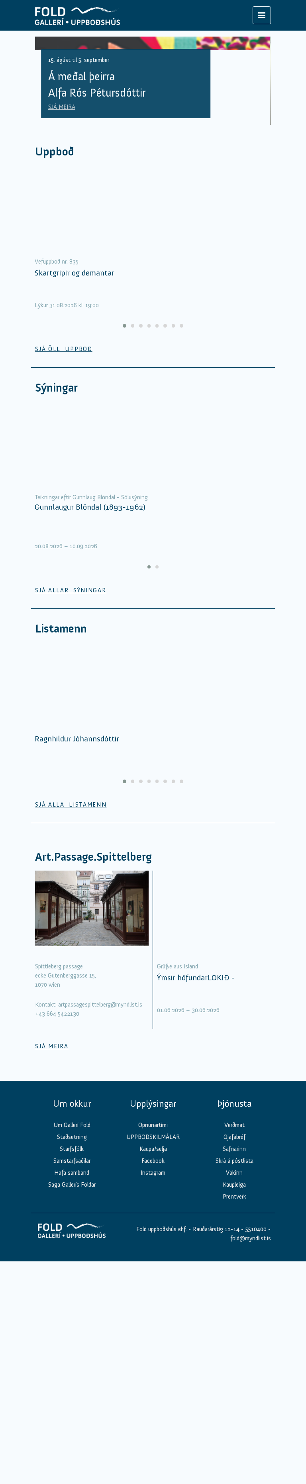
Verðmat (234, 1125)
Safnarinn (234, 1148)
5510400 (256, 1229)
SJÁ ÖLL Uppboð (63, 349)
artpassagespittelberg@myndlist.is (100, 1004)
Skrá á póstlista (234, 1160)
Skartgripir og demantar (74, 272)
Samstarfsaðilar (71, 1160)
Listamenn (61, 629)
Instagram (153, 1172)
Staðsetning (72, 1137)
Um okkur (72, 1103)
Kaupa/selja (153, 1148)
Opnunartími (153, 1125)
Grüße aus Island (177, 966)
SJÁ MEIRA (61, 107)
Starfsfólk (72, 1148)
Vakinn (234, 1172)
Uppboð (54, 152)
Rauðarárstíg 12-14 (215, 1229)
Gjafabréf (234, 1137)
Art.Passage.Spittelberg (93, 857)
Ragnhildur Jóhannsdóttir (77, 738)
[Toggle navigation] (262, 15)
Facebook (153, 1160)
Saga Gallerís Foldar (72, 1184)
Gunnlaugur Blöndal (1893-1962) (90, 507)
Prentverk (234, 1196)
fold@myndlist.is (250, 1238)
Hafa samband (71, 1172)
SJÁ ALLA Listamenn (70, 804)
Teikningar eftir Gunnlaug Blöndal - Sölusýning (91, 497)
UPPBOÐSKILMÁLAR (153, 1137)
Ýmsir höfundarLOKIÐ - (196, 977)
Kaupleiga (234, 1184)
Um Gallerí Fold (71, 1125)
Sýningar (56, 388)
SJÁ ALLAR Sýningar (70, 590)
